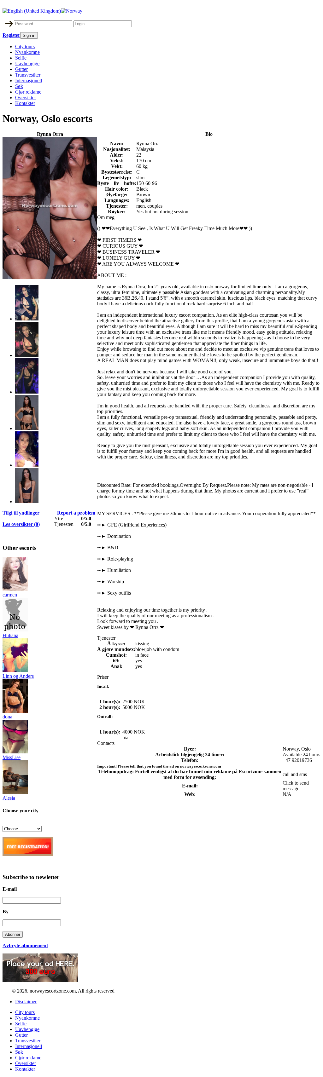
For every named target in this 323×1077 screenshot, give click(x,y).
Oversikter (25, 97)
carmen (10, 594)
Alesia (9, 798)
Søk (19, 86)
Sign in (29, 35)
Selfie (20, 57)
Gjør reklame (28, 92)
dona (7, 716)
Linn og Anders (18, 676)
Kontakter (25, 103)
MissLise (12, 757)
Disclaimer (26, 1001)
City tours (25, 46)
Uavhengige (27, 63)
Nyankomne (27, 52)
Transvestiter (27, 75)
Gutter (21, 69)
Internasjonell (28, 80)
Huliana (10, 635)
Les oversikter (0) (21, 524)
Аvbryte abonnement (25, 945)
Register (11, 35)
